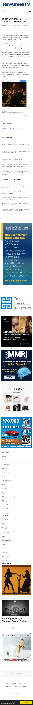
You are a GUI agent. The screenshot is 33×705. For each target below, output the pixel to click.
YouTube (4, 552)
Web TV (4, 523)
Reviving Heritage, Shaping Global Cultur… (15, 620)
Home (7, 683)
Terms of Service (23, 683)
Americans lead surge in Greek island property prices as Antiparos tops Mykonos (16, 192)
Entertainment (6, 480)
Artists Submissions (7, 508)
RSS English (5, 557)
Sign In (4, 493)
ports (4, 468)
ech (3, 476)
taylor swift (20, 128)
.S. (3, 460)
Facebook (5, 544)
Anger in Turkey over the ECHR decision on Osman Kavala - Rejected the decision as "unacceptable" (14, 165)
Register (4, 488)
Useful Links (5, 513)
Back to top (17, 673)
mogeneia (6, 464)
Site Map (4, 536)
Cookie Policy (13, 683)
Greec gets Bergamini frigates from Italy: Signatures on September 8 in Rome (15, 145)
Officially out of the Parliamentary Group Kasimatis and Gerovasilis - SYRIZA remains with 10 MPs (15, 158)
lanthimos (12, 128)
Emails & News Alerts (8, 505)
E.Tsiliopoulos (25, 25)
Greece (4, 456)
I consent (26, 702)
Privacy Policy (6, 528)
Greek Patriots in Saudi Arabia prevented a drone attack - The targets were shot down (16, 152)
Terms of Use (6, 532)
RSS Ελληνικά (6, 560)
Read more (6, 628)
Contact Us (5, 519)
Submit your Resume (8, 501)
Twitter (4, 548)
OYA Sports (6, 472)
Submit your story (24, 686)
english (5, 128)
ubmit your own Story (9, 497)
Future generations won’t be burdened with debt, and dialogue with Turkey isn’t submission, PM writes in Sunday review (15, 173)
